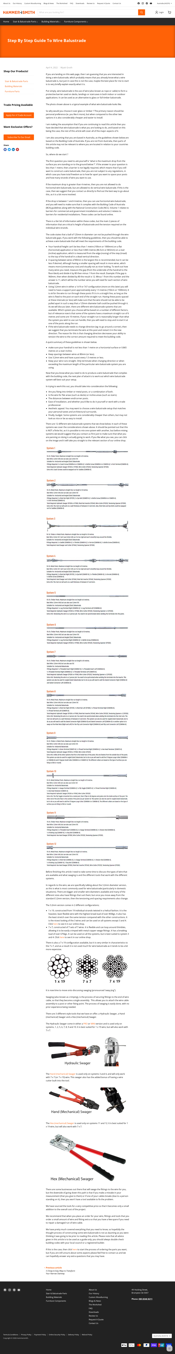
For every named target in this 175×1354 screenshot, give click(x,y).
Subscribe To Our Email (19, 137)
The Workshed (61, 3)
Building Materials (50, 21)
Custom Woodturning (32, 3)
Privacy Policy (26, 1334)
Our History (17, 3)
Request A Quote (103, 3)
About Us (6, 3)
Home (6, 21)
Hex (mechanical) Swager (62, 1123)
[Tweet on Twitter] (9, 149)
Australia (163, 3)
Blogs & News (49, 3)
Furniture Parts (12, 91)
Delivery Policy (73, 1334)
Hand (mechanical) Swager (63, 1073)
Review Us (91, 3)
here (55, 923)
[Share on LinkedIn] (13, 149)
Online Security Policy (57, 1334)
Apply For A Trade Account (19, 115)
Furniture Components (75, 21)
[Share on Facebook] (5, 149)
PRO (85, 1023)
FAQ (71, 3)
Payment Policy (40, 1334)
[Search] (141, 12)
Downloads (80, 3)
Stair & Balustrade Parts (25, 21)
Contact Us (117, 3)
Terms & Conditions (10, 1334)
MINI (93, 1023)
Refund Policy (87, 1334)
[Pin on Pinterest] (17, 149)
